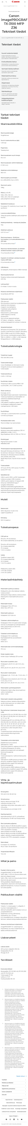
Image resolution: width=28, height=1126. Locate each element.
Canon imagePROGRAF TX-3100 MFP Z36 (12, 37)
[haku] (6, 2)
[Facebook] (6, 1119)
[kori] (2, 2)
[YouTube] (21, 1119)
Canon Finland (13, 1116)
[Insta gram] (10, 1119)
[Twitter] (17, 1119)
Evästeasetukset (21, 1111)
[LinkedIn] (14, 1119)
